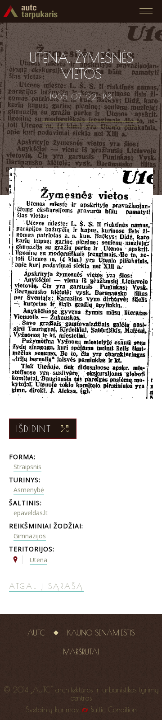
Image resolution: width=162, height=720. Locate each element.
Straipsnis (27, 466)
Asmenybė (29, 489)
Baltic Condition (113, 710)
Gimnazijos (30, 536)
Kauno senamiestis (101, 633)
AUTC (36, 633)
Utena (38, 559)
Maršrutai (81, 652)
